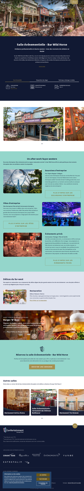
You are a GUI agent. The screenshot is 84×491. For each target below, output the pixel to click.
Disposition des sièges (42, 80)
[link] (75, 425)
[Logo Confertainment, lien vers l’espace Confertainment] (5, 2)
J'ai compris (43, 475)
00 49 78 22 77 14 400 (74, 483)
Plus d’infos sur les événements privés (63, 261)
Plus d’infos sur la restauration (38, 300)
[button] (33, 108)
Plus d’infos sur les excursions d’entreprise (62, 194)
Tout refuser (43, 479)
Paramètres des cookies (43, 483)
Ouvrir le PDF (14, 88)
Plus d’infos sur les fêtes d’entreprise (21, 225)
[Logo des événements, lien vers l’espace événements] (52, 455)
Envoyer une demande (42, 367)
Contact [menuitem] (74, 2)
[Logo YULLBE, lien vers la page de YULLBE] (68, 455)
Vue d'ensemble (17, 80)
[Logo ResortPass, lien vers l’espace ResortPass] (27, 461)
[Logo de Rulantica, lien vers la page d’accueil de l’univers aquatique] (24, 455)
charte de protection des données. (16, 482)
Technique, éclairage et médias (67, 80)
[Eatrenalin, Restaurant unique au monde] (12, 461)
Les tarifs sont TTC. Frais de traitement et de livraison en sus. (20, 439)
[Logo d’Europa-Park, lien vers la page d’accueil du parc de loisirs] (9, 455)
